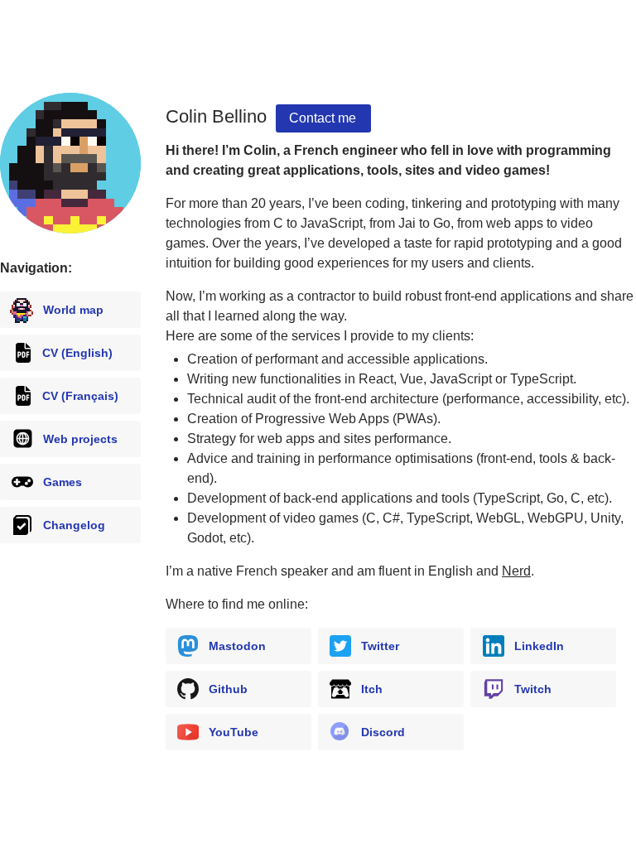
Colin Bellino (216, 116)
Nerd (516, 571)
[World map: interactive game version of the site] (70, 163)
